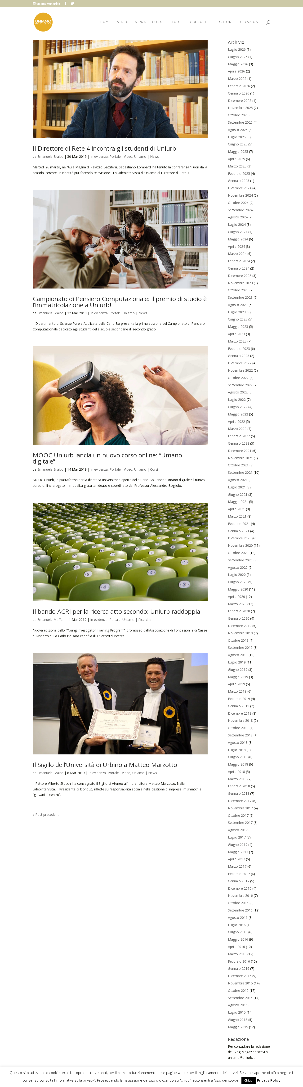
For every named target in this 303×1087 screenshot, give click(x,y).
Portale (115, 313)
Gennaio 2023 (238, 355)
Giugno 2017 (237, 844)
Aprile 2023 (236, 334)
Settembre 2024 (240, 210)
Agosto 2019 (238, 655)
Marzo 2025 (237, 166)
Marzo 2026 (237, 78)
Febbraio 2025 (239, 173)
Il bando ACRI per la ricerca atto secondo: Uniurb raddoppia (116, 611)
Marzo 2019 (237, 691)
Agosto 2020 (238, 567)
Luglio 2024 (237, 224)
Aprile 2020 (236, 596)
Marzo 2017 (237, 866)
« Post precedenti (46, 814)
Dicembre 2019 (239, 625)
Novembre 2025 (240, 107)
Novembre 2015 (240, 983)
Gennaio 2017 (238, 881)
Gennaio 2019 (238, 706)
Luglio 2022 (237, 399)
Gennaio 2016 (238, 968)
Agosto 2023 (238, 304)
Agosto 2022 (238, 392)
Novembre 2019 (240, 633)
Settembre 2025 (240, 122)
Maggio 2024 (238, 239)
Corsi (158, 22)
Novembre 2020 (240, 545)
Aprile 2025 (236, 159)
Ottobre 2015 (238, 990)
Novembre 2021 (240, 458)
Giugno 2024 (237, 232)
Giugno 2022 (237, 407)
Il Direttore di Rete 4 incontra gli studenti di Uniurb (104, 148)
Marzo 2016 (237, 954)
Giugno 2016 (237, 932)
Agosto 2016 (238, 917)
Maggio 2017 (238, 852)
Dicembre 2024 (239, 188)
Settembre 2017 (240, 822)
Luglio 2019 (237, 662)
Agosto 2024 (238, 217)
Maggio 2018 (238, 764)
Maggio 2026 (238, 64)
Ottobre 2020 (238, 552)
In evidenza (99, 156)
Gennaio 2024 (238, 268)
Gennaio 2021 (238, 531)
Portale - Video (121, 156)
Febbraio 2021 (239, 523)
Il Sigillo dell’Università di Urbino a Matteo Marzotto (105, 764)
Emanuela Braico (50, 156)
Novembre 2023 (240, 283)
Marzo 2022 (237, 428)
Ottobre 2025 (238, 115)
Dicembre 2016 (239, 888)
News (140, 22)
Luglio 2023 (237, 312)
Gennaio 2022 (238, 443)
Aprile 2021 (236, 509)
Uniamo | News (146, 156)
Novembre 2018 (240, 720)
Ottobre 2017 (238, 815)
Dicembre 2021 (239, 450)
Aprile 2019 (236, 684)
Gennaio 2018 (238, 793)
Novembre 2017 (240, 808)
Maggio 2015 (238, 1027)
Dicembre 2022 (239, 363)
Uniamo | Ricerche (136, 619)
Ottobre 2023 (238, 290)
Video (123, 22)
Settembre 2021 (240, 472)
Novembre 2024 (240, 195)
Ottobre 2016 (238, 903)
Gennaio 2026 (238, 93)
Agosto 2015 (238, 1005)
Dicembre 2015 (239, 976)
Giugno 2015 (237, 1019)
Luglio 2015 (237, 1012)
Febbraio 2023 (239, 348)
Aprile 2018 (236, 771)
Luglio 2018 (237, 750)
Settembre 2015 (240, 998)
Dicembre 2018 (239, 713)
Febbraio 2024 (239, 261)
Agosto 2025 (238, 129)
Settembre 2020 (240, 560)
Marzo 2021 (237, 516)
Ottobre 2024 (238, 202)
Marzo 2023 (237, 341)
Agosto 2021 (238, 480)
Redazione (250, 22)
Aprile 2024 (236, 246)
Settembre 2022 (240, 385)
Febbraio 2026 (239, 86)
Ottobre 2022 (238, 377)
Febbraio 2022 (239, 436)
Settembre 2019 (240, 647)
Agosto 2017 (238, 830)
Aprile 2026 (236, 71)
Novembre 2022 (240, 370)
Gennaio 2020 (238, 618)
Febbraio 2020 (239, 611)
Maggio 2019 (238, 677)
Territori (223, 22)
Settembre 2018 (240, 735)
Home (105, 22)
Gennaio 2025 (238, 180)
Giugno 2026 (237, 56)
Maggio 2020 (238, 589)
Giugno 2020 (237, 582)
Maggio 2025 (238, 151)
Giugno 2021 (237, 494)
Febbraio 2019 (239, 698)
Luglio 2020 (237, 574)
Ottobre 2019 (238, 640)
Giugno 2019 (237, 669)
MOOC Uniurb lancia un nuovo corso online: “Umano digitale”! (107, 458)
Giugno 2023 (237, 319)
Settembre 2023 (240, 297)
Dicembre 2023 (239, 275)
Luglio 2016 (237, 925)
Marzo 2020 (237, 604)
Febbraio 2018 (239, 786)
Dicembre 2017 (239, 800)
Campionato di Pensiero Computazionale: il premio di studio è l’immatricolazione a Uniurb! (120, 301)
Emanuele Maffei (50, 619)
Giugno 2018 (237, 757)
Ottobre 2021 (238, 465)
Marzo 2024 (237, 253)
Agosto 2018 (238, 742)
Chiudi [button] (248, 1080)
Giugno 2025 (237, 144)
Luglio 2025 (237, 137)
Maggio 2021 (238, 501)
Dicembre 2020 (239, 538)
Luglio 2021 (237, 487)
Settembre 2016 (240, 910)
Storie (176, 22)
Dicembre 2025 (239, 100)
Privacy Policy (269, 1080)
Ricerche (198, 22)
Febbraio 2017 (239, 873)
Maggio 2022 (238, 414)
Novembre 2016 (240, 895)
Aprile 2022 (236, 421)
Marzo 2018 (237, 779)
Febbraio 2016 (239, 961)
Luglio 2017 (237, 837)
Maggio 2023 (238, 326)
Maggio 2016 (238, 939)
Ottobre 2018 (238, 728)
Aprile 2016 (236, 946)
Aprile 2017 (236, 859)
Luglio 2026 (237, 49)
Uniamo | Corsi (146, 469)
